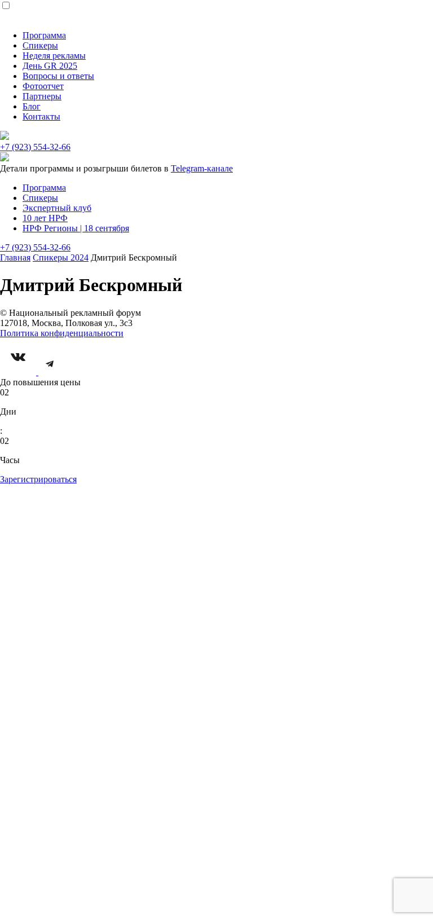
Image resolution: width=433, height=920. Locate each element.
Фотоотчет (43, 86)
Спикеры (40, 45)
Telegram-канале (202, 168)
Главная (15, 257)
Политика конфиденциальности (61, 333)
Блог (32, 106)
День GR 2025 (50, 66)
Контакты (41, 116)
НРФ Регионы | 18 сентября (76, 228)
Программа (44, 35)
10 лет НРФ (45, 218)
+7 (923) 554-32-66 (35, 147)
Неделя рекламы (54, 55)
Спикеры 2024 (61, 257)
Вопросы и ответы (58, 76)
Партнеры (42, 96)
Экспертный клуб (57, 208)
